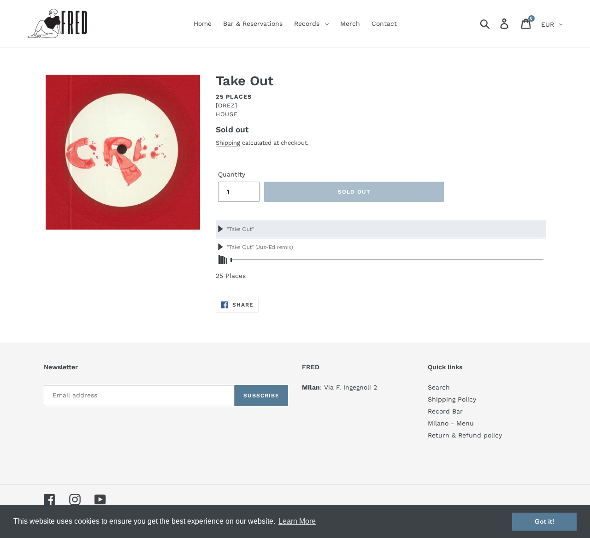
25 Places (234, 96)
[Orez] (226, 105)
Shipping (228, 142)
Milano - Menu (451, 423)
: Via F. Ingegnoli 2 (339, 387)
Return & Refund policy (465, 435)
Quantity (231, 174)
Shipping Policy (452, 399)
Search (439, 387)
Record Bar (445, 411)
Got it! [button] (545, 521)
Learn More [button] (297, 521)
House (227, 114)
